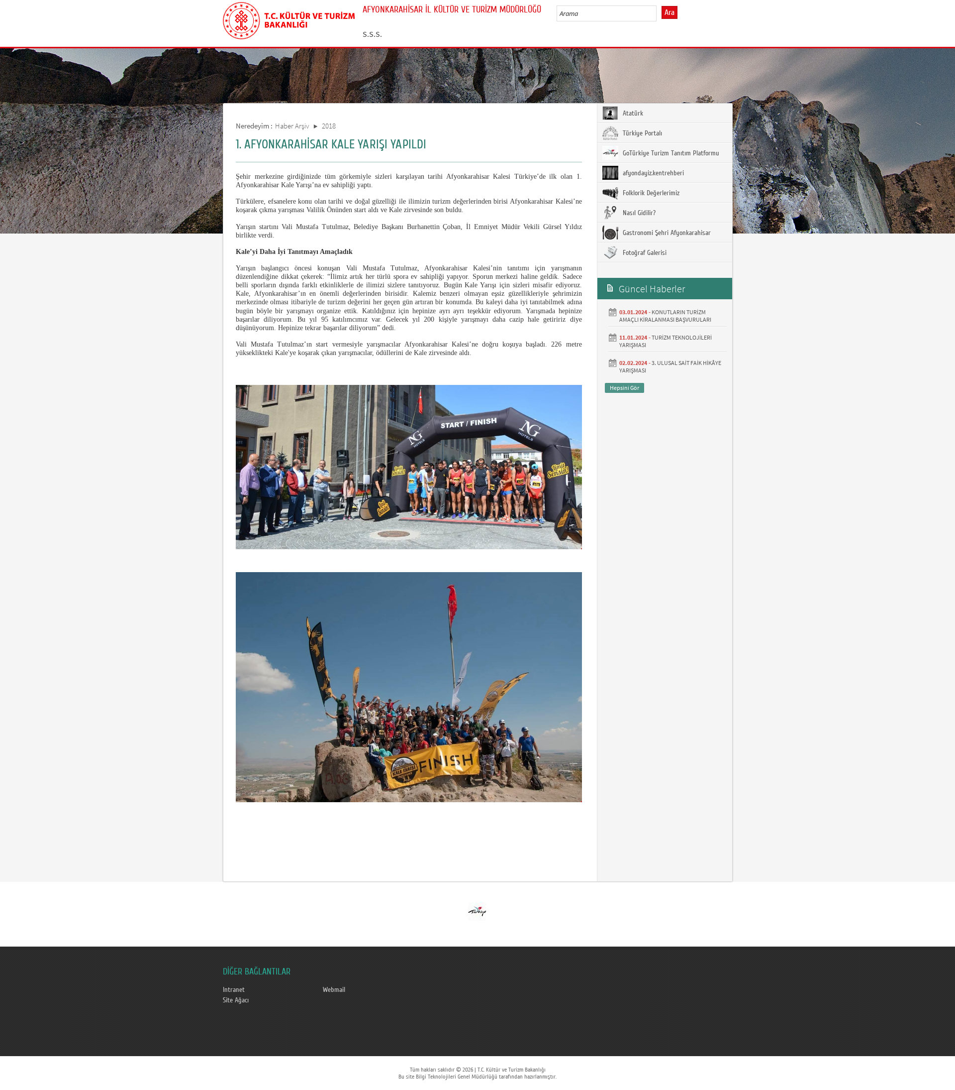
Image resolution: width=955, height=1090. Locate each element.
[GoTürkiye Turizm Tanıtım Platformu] (477, 910)
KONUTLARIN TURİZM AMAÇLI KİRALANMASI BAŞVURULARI (665, 315)
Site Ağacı (236, 1000)
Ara (669, 12)
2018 (329, 125)
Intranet (234, 990)
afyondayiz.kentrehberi (652, 173)
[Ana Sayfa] (289, 18)
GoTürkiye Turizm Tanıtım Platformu (670, 153)
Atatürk (632, 114)
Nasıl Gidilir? (638, 213)
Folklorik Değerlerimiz (650, 193)
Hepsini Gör (624, 387)
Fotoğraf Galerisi (644, 253)
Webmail (334, 990)
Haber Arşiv (292, 125)
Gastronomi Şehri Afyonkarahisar (666, 233)
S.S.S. (372, 34)
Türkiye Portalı (641, 133)
